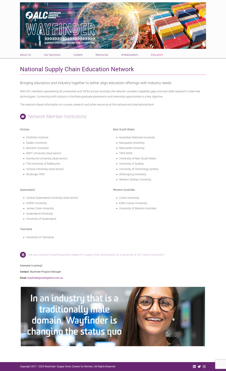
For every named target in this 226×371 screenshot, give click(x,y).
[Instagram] (204, 367)
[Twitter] (199, 367)
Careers (78, 54)
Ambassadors (129, 54)
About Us (25, 54)
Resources (102, 54)
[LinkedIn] (194, 367)
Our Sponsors (52, 54)
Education (157, 54)
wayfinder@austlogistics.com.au (45, 277)
